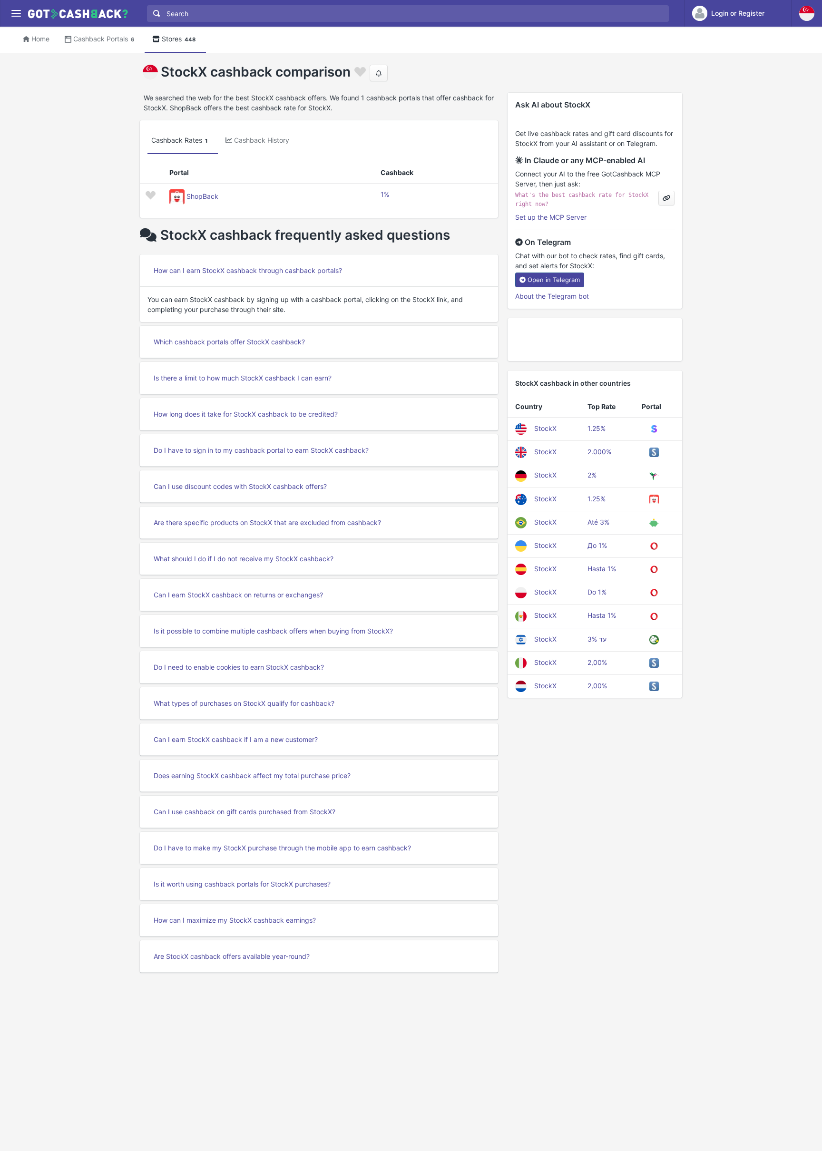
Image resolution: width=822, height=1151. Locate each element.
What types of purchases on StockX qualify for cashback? (244, 703)
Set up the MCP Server (551, 217)
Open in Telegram (554, 279)
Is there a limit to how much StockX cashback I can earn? (243, 378)
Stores (179, 39)
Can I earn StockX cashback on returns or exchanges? (238, 595)
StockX (545, 428)
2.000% (599, 452)
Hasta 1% (601, 569)
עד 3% (597, 639)
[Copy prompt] (666, 198)
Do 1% (597, 592)
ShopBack (202, 196)
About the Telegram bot (552, 296)
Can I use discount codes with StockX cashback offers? (240, 486)
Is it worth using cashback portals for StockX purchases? (242, 884)
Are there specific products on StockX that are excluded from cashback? (267, 522)
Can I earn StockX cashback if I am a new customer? (236, 739)
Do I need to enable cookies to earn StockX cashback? (239, 667)
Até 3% (598, 522)
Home (40, 39)
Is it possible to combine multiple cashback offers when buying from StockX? (273, 631)
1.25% (596, 428)
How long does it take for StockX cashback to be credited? (246, 414)
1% (385, 194)
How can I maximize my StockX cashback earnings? (235, 920)
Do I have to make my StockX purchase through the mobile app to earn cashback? (282, 848)
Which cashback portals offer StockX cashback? (229, 342)
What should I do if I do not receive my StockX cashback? (243, 559)
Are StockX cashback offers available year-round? (232, 956)
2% (592, 475)
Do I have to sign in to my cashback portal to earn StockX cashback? (261, 450)
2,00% (597, 662)
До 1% (597, 545)
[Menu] (16, 13)
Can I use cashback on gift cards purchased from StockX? (244, 812)
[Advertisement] (595, 339)
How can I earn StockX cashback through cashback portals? (248, 270)
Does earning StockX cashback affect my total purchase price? (252, 775)
